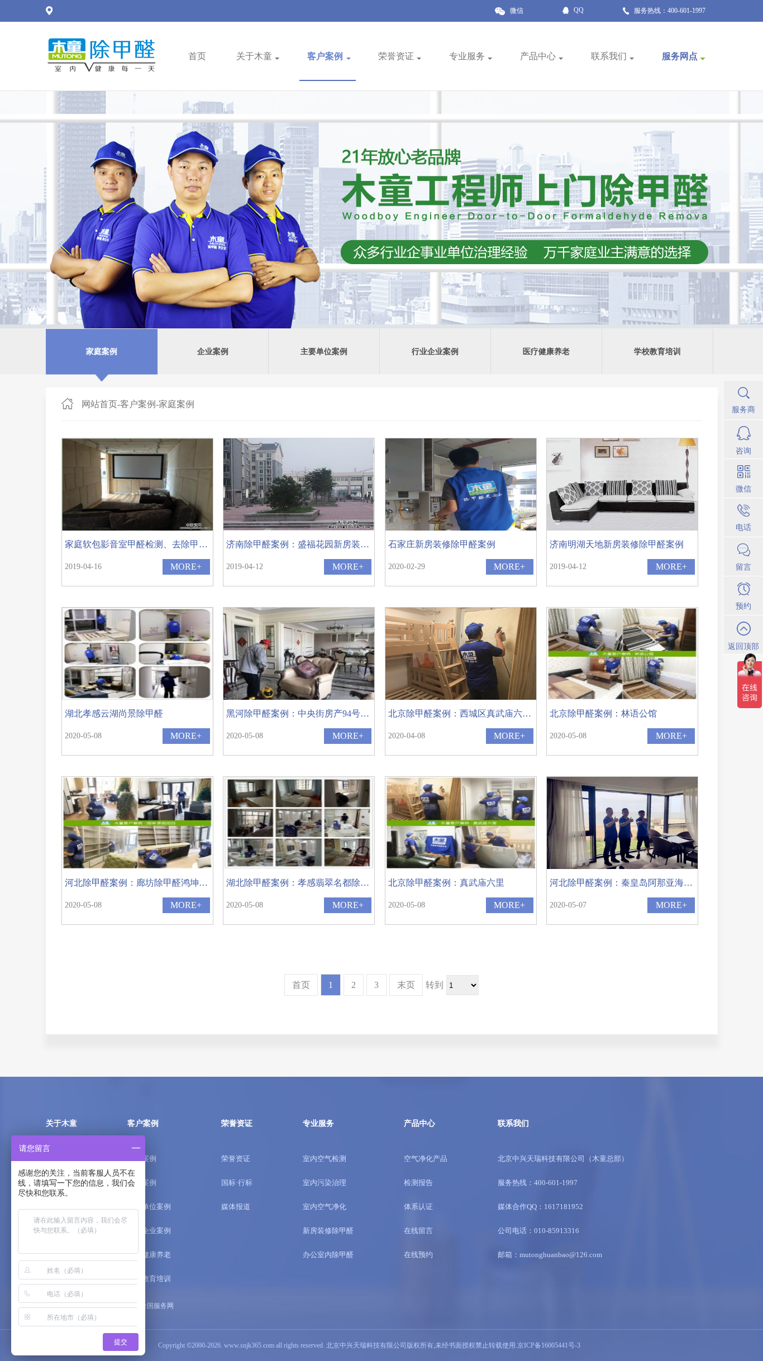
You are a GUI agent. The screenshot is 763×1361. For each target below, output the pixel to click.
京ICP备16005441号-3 (548, 1345)
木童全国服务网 (150, 1306)
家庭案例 (176, 404)
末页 (406, 985)
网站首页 (99, 404)
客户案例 (138, 404)
